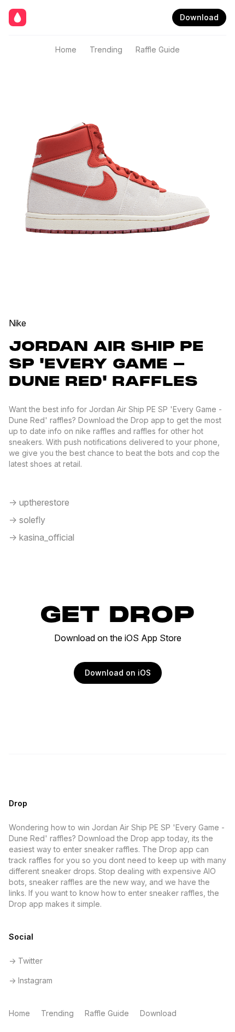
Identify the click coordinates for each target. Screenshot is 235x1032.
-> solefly (27, 519)
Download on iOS (118, 672)
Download (199, 17)
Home (66, 49)
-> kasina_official (41, 537)
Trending (106, 49)
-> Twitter (26, 960)
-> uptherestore (39, 502)
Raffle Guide (158, 49)
